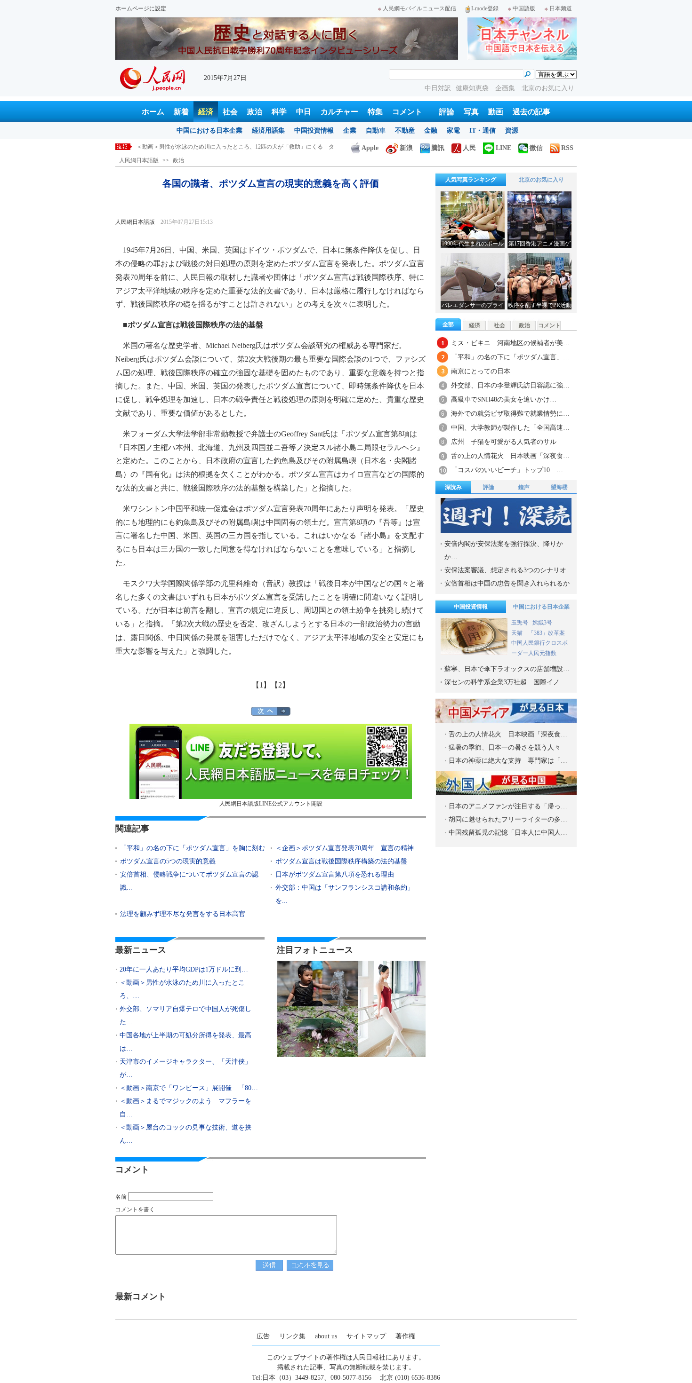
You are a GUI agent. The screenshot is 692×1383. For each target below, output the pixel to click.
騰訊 (437, 147)
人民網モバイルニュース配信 (419, 8)
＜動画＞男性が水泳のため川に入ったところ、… (182, 989)
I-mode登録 (485, 8)
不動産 (405, 130)
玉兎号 (519, 622)
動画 (495, 112)
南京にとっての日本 (480, 371)
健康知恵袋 (473, 88)
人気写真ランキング (470, 179)
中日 (303, 112)
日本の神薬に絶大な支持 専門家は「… (508, 760)
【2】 (280, 685)
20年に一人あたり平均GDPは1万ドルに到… (184, 969)
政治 (254, 112)
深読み (453, 487)
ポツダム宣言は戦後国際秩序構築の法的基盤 (341, 861)
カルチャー (339, 112)
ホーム (153, 112)
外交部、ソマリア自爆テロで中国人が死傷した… (185, 1015)
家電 (453, 130)
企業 (349, 130)
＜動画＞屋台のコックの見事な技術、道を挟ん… (185, 1134)
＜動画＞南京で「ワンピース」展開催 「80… (189, 1087)
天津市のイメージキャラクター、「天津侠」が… (185, 1068)
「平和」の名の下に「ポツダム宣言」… (510, 357)
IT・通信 (482, 130)
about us (326, 1336)
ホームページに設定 (140, 8)
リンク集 (292, 1336)
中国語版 (524, 8)
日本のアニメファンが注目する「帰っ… (508, 806)
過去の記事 (531, 112)
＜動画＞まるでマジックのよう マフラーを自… (185, 1108)
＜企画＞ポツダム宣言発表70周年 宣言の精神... (347, 848)
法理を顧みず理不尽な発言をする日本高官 (182, 913)
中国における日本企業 (209, 130)
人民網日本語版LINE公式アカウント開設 (270, 803)
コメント (407, 112)
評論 (446, 112)
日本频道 (560, 8)
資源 (511, 130)
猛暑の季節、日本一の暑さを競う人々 (505, 747)
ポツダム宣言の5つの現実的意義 (168, 861)
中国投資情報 (314, 130)
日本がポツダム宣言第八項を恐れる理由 (334, 874)
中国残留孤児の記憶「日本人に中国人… (508, 832)
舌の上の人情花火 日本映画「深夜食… (510, 455)
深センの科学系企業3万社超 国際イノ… (505, 682)
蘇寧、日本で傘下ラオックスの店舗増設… (507, 668)
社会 (230, 112)
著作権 (405, 1336)
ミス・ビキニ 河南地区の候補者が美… (510, 343)
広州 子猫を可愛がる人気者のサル (503, 441)
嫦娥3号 (542, 622)
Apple (370, 147)
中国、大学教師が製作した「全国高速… (510, 427)
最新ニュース (140, 950)
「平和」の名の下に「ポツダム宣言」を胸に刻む (192, 848)
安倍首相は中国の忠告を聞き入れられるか (507, 583)
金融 (430, 130)
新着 (181, 112)
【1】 (261, 685)
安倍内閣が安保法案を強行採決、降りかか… (503, 550)
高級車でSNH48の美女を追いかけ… (503, 399)
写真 (471, 112)
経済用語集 (268, 130)
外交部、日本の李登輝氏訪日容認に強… (510, 385)
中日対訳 (438, 88)
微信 (536, 147)
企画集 (506, 88)
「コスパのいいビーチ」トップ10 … (507, 470)
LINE (503, 147)
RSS (567, 147)
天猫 (517, 633)
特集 (375, 112)
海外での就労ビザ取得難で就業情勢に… (510, 413)
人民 (469, 147)
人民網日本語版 (139, 160)
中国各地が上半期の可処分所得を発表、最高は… (185, 1042)
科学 (279, 112)
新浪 (406, 147)
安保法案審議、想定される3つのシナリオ (505, 570)
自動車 (376, 130)
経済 (205, 112)
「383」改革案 (546, 633)
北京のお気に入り (548, 88)
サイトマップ (366, 1336)
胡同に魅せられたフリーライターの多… (508, 819)
